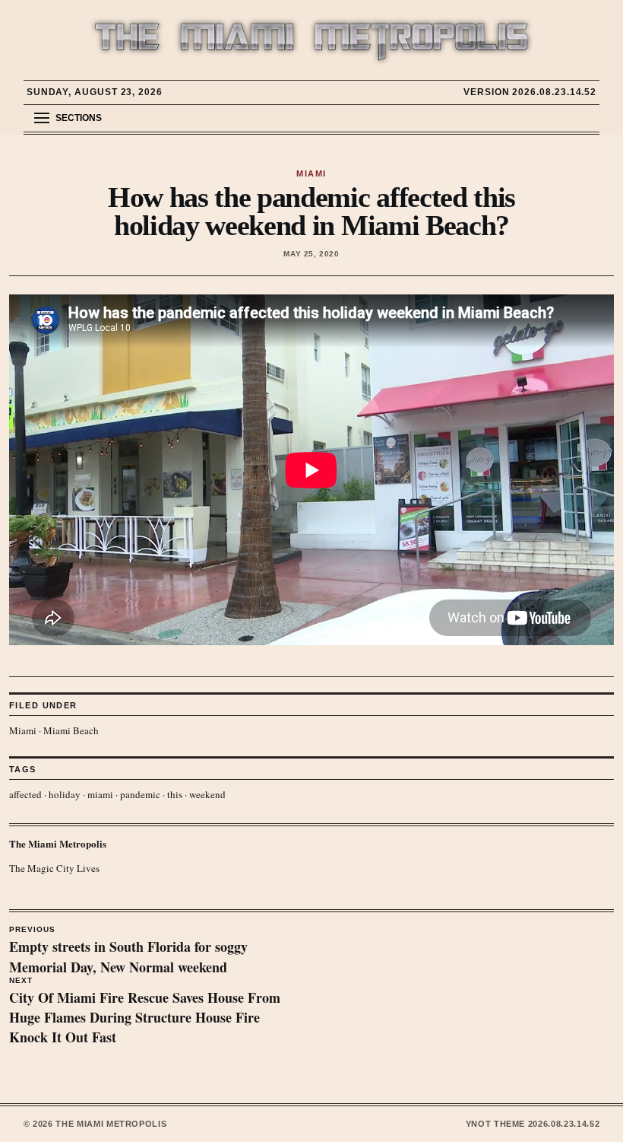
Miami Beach (71, 730)
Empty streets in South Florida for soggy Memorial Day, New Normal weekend (128, 951)
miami (100, 794)
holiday (65, 794)
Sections (78, 118)
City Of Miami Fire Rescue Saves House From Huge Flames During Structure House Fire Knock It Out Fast (144, 1012)
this (174, 794)
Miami (22, 730)
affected (25, 794)
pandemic (140, 794)
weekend (207, 794)
